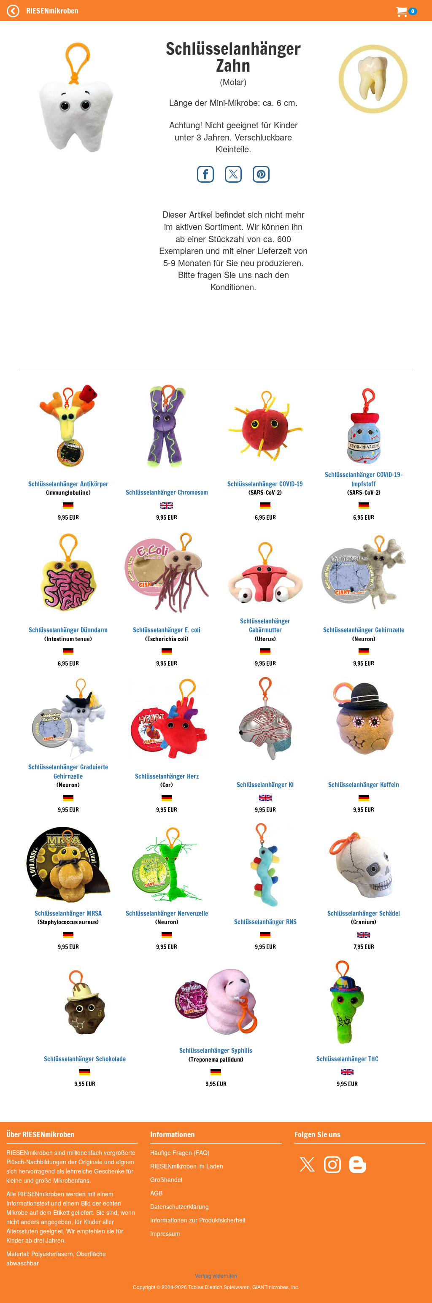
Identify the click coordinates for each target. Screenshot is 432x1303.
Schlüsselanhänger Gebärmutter (265, 625)
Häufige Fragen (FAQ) (180, 1152)
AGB (156, 1193)
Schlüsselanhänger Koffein (363, 784)
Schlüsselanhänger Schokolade (85, 1059)
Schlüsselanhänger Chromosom (167, 492)
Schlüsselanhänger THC (347, 1059)
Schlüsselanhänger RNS (265, 921)
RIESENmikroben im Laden (186, 1166)
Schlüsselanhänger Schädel (363, 913)
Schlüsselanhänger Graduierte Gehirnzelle (68, 771)
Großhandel (166, 1179)
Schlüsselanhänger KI (265, 784)
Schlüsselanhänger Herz (167, 776)
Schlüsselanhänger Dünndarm (68, 630)
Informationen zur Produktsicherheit (198, 1220)
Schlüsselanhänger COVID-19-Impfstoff (364, 479)
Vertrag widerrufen (216, 1275)
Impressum (165, 1233)
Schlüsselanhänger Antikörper (68, 484)
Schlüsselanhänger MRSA (68, 913)
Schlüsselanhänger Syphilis (215, 1050)
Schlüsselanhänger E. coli (166, 630)
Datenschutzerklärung (179, 1206)
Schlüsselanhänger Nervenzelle (167, 913)
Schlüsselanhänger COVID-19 (265, 484)
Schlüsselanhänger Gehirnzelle (363, 630)
